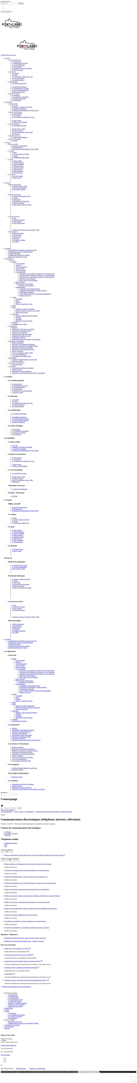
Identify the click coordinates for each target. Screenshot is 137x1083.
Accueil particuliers (6, 811)
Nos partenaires (12, 1018)
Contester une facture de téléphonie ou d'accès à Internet (20, 915)
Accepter (81, 1072)
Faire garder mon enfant (15, 1006)
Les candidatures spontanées (16, 1015)
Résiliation (7, 835)
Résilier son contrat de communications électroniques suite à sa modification (26, 889)
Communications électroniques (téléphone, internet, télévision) (53, 811)
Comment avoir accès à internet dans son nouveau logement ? (22, 961)
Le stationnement (13, 996)
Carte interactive (9, 1026)
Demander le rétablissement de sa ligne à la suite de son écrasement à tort (25, 877)
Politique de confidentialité (37, 1068)
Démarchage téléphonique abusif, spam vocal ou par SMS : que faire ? (25, 938)
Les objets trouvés (13, 998)
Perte (5, 845)
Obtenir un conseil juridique (16, 1005)
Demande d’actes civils (15, 1021)
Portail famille (8, 1008)
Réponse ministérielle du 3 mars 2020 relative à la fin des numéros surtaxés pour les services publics (33, 855)
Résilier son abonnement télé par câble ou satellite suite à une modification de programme (30, 908)
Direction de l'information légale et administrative (16, 986)
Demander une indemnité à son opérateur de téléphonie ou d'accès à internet (26, 870)
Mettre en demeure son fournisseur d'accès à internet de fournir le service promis (28, 864)
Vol (5, 846)
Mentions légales (21, 1068)
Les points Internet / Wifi (15, 1000)
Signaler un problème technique (17, 1003)
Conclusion (7, 832)
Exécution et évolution (11, 833)
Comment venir (12, 994)
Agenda (6, 1010)
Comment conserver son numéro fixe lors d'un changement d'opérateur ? (25, 980)
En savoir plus (94, 1072)
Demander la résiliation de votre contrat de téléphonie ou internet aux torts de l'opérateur (30, 883)
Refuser (87, 1072)
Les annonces (12, 1013)
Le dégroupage (9, 974)
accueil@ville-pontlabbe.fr (8, 1045)
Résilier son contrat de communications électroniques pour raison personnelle (27, 902)
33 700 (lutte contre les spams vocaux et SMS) (18, 955)
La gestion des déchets (14, 1001)
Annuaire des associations (12, 1025)
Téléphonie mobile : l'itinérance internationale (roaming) (21, 967)
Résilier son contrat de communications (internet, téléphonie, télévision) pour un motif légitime (32, 896)
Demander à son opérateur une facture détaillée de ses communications (25, 921)
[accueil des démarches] (2, 806)
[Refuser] (100, 1072)
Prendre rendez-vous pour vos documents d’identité (23, 1023)
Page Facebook (5, 1055)
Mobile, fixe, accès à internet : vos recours (17, 948)
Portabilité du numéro (10, 843)
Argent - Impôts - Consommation (24, 811)
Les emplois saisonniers (15, 1016)
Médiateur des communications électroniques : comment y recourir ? (24, 941)
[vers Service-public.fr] (8, 810)
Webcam (7, 1028)
